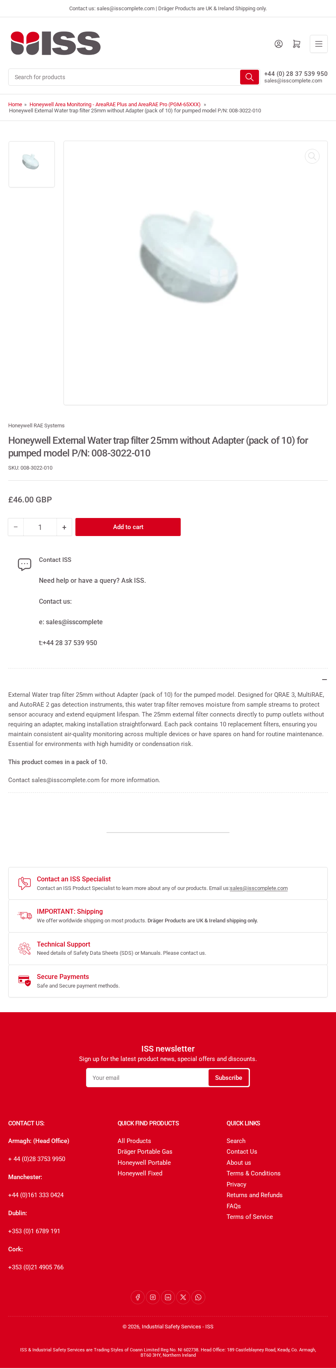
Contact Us (242, 1151)
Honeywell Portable (144, 1162)
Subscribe (228, 1078)
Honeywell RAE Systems (36, 425)
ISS (209, 1326)
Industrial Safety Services (171, 1326)
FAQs (234, 1206)
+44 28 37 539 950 (70, 643)
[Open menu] (319, 44)
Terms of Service (250, 1217)
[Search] (250, 77)
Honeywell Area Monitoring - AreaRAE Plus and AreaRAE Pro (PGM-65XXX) (115, 104)
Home (15, 104)
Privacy (236, 1184)
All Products (134, 1141)
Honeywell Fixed (140, 1173)
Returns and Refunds (255, 1195)
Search (236, 1141)
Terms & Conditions (254, 1173)
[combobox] (134, 77)
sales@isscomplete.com (293, 81)
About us (239, 1162)
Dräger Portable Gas (145, 1151)
